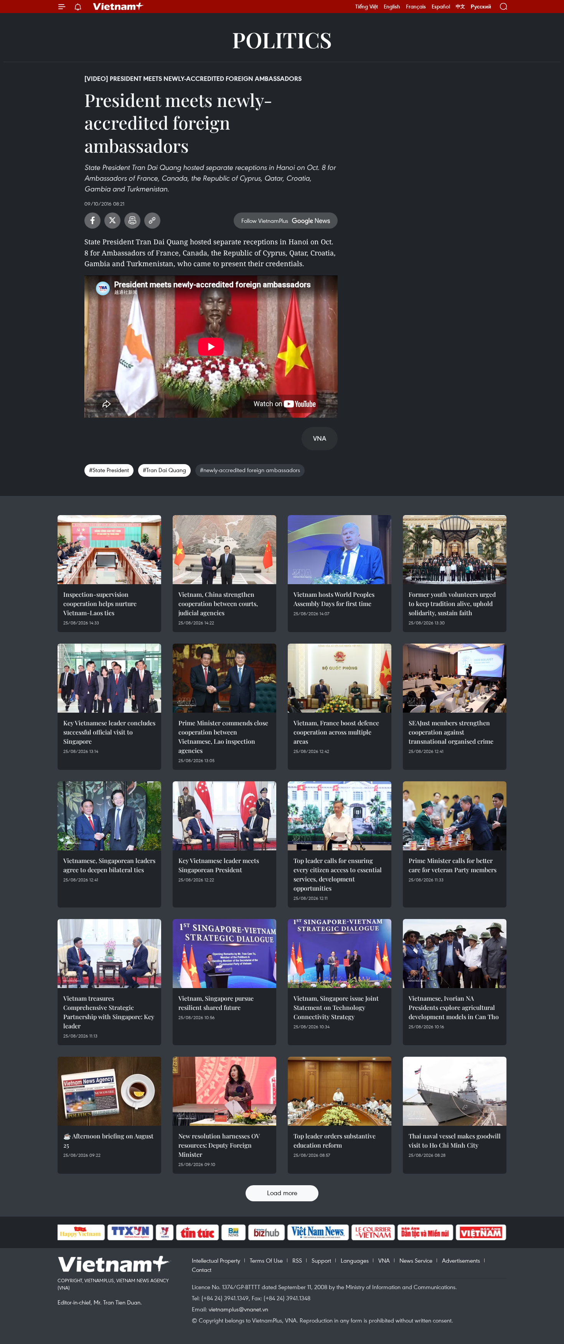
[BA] (481, 1232)
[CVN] (373, 1232)
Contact (201, 1269)
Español (441, 6)
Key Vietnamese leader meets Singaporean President (218, 865)
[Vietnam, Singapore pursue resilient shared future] (224, 953)
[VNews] (164, 1232)
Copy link (152, 220)
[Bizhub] (266, 1232)
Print (132, 220)
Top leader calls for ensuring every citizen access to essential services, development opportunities (338, 874)
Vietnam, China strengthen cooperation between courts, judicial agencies (218, 603)
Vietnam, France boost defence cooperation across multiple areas (336, 732)
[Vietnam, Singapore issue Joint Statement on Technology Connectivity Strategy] (339, 953)
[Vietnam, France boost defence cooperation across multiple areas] (339, 678)
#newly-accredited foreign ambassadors (250, 470)
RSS (297, 1260)
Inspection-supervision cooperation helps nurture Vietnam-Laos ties (100, 603)
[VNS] (318, 1232)
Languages (355, 1260)
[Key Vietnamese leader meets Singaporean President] (224, 815)
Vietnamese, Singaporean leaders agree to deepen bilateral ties (109, 865)
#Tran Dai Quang (164, 470)
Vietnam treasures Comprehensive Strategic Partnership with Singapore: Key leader (108, 1012)
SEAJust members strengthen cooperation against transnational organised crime (451, 732)
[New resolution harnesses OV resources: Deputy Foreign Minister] (224, 1091)
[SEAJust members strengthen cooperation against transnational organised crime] (454, 678)
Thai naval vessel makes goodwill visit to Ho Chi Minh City (455, 1140)
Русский (481, 7)
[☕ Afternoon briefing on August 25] (109, 1091)
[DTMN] (425, 1232)
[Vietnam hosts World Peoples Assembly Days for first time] (339, 549)
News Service (415, 1260)
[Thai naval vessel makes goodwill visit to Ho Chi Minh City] (454, 1091)
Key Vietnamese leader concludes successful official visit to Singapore (109, 732)
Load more (282, 1192)
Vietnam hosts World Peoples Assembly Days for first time (334, 599)
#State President (109, 470)
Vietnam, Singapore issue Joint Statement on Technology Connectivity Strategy (336, 1007)
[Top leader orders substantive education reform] (339, 1091)
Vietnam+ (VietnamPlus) (118, 6)
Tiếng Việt (366, 6)
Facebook (92, 220)
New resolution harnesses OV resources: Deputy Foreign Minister (219, 1145)
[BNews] (233, 1232)
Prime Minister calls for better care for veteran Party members (452, 865)
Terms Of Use (266, 1260)
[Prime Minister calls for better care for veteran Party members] (454, 815)
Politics (282, 39)
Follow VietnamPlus (264, 220)
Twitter (112, 220)
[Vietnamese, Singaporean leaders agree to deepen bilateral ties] (109, 815)
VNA (384, 1260)
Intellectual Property (216, 1260)
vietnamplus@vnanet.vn (238, 1309)
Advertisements (461, 1260)
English (392, 6)
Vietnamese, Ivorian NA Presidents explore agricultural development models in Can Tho (454, 1007)
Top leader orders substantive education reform (335, 1140)
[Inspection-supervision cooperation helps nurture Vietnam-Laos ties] (109, 549)
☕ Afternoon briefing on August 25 (108, 1140)
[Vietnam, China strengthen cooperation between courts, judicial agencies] (224, 549)
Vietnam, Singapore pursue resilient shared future (216, 1002)
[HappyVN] (80, 1232)
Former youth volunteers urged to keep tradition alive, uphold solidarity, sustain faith (452, 603)
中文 (460, 6)
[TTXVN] (130, 1232)
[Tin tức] (197, 1232)
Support (321, 1260)
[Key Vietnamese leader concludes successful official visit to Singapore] (109, 678)
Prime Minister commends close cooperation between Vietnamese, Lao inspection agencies (223, 736)
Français (416, 6)
